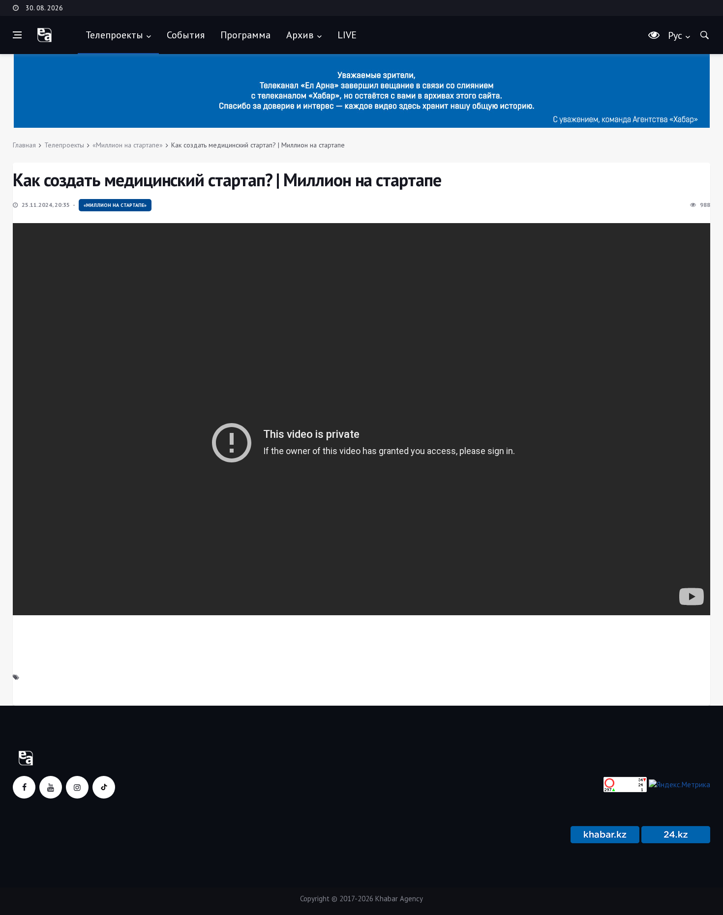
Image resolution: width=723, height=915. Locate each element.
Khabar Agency (399, 898)
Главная (24, 145)
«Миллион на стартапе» (127, 145)
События (186, 35)
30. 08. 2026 (44, 7)
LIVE (347, 35)
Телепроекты (114, 35)
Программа (245, 35)
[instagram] (77, 787)
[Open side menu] (17, 35)
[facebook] (24, 787)
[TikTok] (103, 787)
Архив (300, 35)
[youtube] (50, 787)
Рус (675, 35)
